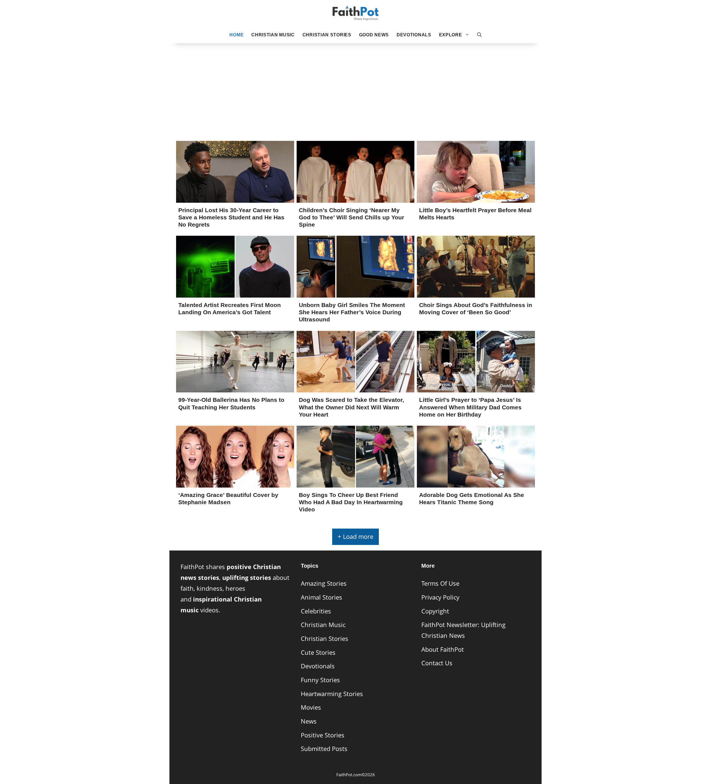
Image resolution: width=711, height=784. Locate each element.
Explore (450, 34)
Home (236, 34)
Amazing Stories (324, 583)
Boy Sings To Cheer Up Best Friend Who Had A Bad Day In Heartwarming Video (351, 502)
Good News (374, 34)
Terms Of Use (440, 583)
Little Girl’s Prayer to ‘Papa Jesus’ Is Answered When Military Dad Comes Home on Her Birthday (470, 407)
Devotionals (414, 34)
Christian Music (273, 34)
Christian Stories (326, 34)
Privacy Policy (440, 597)
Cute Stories (318, 652)
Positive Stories (322, 735)
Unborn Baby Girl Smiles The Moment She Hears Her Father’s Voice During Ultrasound (352, 312)
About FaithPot (442, 649)
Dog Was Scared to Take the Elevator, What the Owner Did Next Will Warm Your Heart (351, 407)
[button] (479, 35)
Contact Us (436, 663)
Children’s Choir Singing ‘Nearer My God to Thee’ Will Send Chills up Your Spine (351, 217)
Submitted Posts (324, 749)
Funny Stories (320, 680)
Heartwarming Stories (332, 694)
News (309, 721)
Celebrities (316, 611)
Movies (311, 707)
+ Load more (355, 536)
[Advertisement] (355, 83)
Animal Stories (321, 597)
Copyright (435, 611)
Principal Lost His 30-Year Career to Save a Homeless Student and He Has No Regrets (231, 217)
